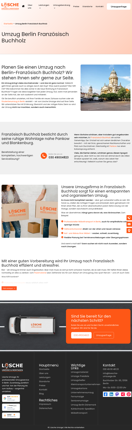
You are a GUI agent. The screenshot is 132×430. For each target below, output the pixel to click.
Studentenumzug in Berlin (13, 101)
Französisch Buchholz (101, 137)
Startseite (8, 23)
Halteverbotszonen (73, 229)
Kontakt (100, 6)
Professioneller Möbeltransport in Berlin (82, 221)
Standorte (87, 6)
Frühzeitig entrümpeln (14, 282)
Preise (76, 6)
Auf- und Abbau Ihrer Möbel (77, 233)
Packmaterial (40, 272)
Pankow (113, 146)
